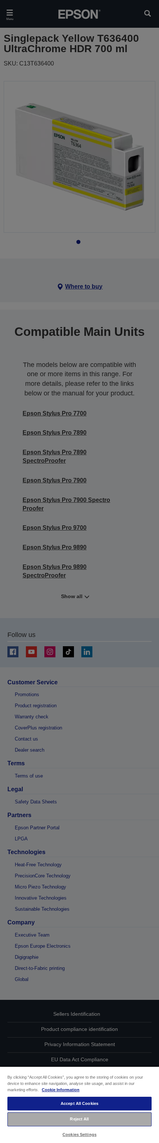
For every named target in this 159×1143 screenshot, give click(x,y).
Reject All (79, 1119)
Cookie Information (61, 1090)
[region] (79, 1104)
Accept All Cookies (79, 1103)
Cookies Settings (79, 1134)
